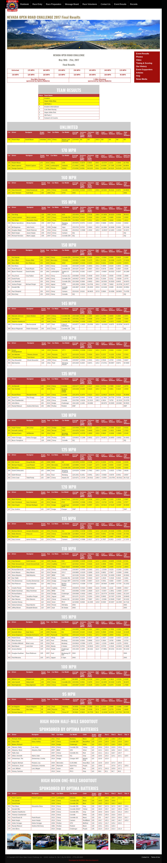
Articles (139, 73)
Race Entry (37, 4)
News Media (141, 79)
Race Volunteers (90, 4)
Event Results (120, 4)
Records (133, 4)
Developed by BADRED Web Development (83, 860)
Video (138, 60)
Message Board (72, 4)
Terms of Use (155, 857)
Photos (139, 57)
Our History (141, 66)
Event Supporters (144, 70)
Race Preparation (53, 4)
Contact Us (105, 4)
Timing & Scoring (144, 63)
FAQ (138, 76)
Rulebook (24, 4)
